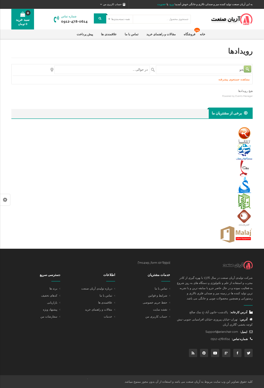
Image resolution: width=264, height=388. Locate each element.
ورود (171, 4)
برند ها (53, 288)
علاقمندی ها (105, 302)
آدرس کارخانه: (238, 312)
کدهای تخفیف (49, 295)
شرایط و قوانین (157, 295)
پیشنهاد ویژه (50, 309)
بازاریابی (52, 302)
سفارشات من (48, 316)
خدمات (108, 316)
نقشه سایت (160, 309)
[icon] (248, 353)
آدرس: (244, 319)
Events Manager (244, 96)
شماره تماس (69, 16)
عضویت (161, 4)
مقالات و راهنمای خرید (98, 309)
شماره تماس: (240, 339)
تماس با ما (161, 288)
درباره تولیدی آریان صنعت (96, 288)
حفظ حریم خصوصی (155, 302)
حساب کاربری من (156, 316)
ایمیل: (243, 331)
